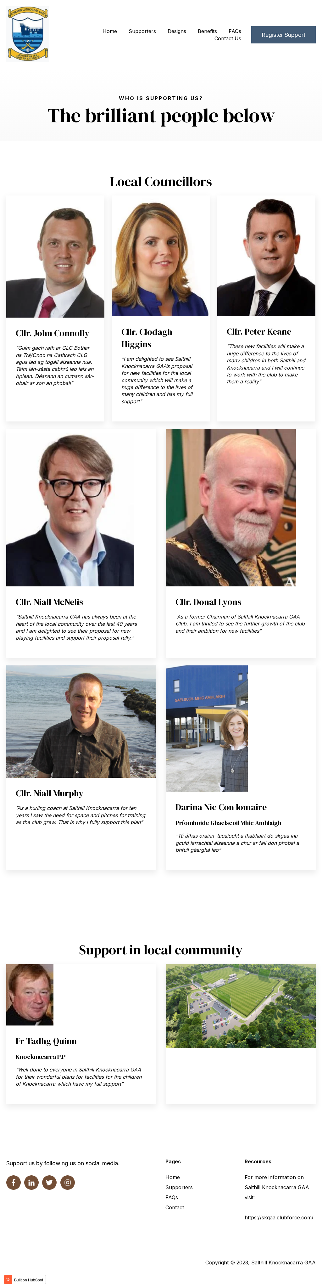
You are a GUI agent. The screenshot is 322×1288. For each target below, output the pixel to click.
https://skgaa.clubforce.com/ (279, 1217)
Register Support (283, 34)
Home (110, 31)
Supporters (142, 31)
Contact (174, 1207)
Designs (177, 31)
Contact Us (227, 38)
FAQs (235, 31)
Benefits (207, 31)
